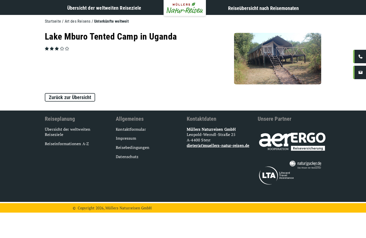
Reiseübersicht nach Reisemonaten (263, 8)
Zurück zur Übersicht (70, 97)
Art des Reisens (78, 21)
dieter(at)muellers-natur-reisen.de (218, 145)
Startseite (53, 21)
